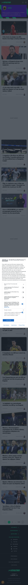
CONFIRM (8, 320)
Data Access (14, 325)
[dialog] (14, 292)
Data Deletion (6, 325)
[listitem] (14, 284)
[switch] (23, 287)
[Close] (25, 260)
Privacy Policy (22, 325)
